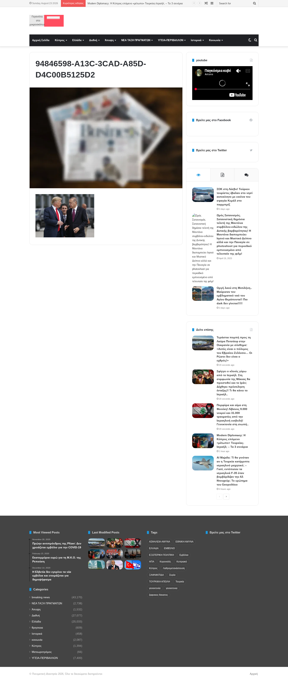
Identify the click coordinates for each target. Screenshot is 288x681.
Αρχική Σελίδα (40, 40)
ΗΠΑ (151, 561)
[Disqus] (106, 304)
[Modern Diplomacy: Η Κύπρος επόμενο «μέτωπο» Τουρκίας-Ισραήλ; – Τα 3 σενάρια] (203, 440)
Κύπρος (60, 40)
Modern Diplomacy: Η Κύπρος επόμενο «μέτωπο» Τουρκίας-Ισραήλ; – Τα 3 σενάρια (135, 3)
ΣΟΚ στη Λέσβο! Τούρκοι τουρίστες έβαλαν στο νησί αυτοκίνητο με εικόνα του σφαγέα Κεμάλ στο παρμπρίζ (235, 196)
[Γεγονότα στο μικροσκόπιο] (46, 21)
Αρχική (254, 673)
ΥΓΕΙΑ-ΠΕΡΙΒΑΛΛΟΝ (170, 40)
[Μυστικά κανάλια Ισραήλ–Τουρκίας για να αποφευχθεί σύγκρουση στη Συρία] (132, 565)
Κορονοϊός (165, 561)
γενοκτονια (171, 588)
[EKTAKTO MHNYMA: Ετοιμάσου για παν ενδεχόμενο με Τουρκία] (114, 554)
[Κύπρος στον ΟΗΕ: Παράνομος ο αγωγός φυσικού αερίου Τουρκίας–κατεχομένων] (96, 565)
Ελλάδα (77, 40)
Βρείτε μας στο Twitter (211, 150)
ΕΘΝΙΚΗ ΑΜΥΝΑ (184, 541)
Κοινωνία (214, 40)
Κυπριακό (182, 561)
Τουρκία (180, 581)
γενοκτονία (154, 588)
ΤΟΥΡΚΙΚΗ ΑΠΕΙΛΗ (159, 581)
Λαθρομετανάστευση (174, 568)
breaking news (41, 597)
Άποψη (109, 40)
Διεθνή (93, 40)
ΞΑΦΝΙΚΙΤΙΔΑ (156, 575)
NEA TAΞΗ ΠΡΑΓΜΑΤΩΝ (135, 40)
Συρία (172, 575)
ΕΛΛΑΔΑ (153, 548)
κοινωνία (37, 639)
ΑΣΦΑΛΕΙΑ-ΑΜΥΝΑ (159, 541)
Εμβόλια (183, 555)
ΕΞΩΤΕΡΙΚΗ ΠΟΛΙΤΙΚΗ (161, 555)
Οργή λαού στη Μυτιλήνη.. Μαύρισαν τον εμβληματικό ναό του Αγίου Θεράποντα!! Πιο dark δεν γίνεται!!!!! (234, 295)
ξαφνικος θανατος (158, 595)
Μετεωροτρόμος (42, 651)
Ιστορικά (196, 40)
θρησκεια (37, 627)
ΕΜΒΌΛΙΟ (169, 548)
